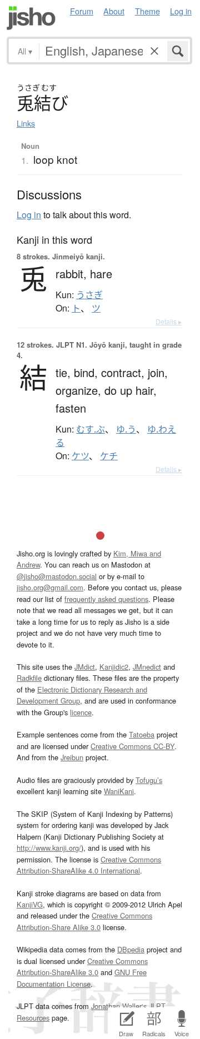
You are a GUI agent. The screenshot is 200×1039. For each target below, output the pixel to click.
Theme (147, 11)
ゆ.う (126, 429)
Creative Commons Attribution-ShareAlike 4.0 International (89, 865)
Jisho (31, 18)
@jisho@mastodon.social (57, 576)
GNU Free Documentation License (82, 977)
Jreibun (72, 757)
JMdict (84, 666)
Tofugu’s (149, 780)
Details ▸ (169, 321)
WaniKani (119, 791)
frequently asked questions (106, 599)
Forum (81, 11)
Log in (181, 11)
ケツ (80, 456)
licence (81, 712)
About (113, 11)
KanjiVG (30, 904)
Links (26, 123)
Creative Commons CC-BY (132, 746)
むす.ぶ (90, 429)
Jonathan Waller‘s (119, 1006)
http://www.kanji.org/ (49, 847)
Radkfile (29, 677)
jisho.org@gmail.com (50, 587)
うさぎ (89, 295)
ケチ (109, 456)
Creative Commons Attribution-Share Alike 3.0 (84, 921)
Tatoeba (141, 734)
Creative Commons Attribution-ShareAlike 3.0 (82, 966)
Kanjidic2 (113, 666)
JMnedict (147, 666)
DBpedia (130, 949)
